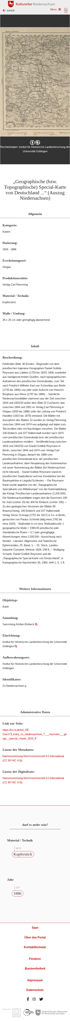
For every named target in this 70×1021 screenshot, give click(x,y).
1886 (17, 893)
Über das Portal (35, 937)
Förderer (35, 958)
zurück (11, 10)
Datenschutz (35, 989)
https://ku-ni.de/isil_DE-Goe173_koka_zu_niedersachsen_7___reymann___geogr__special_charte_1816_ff (35, 734)
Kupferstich (22, 854)
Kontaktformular (35, 947)
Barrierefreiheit (35, 968)
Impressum (35, 980)
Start (35, 927)
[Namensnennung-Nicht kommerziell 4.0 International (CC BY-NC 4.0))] (35, 142)
